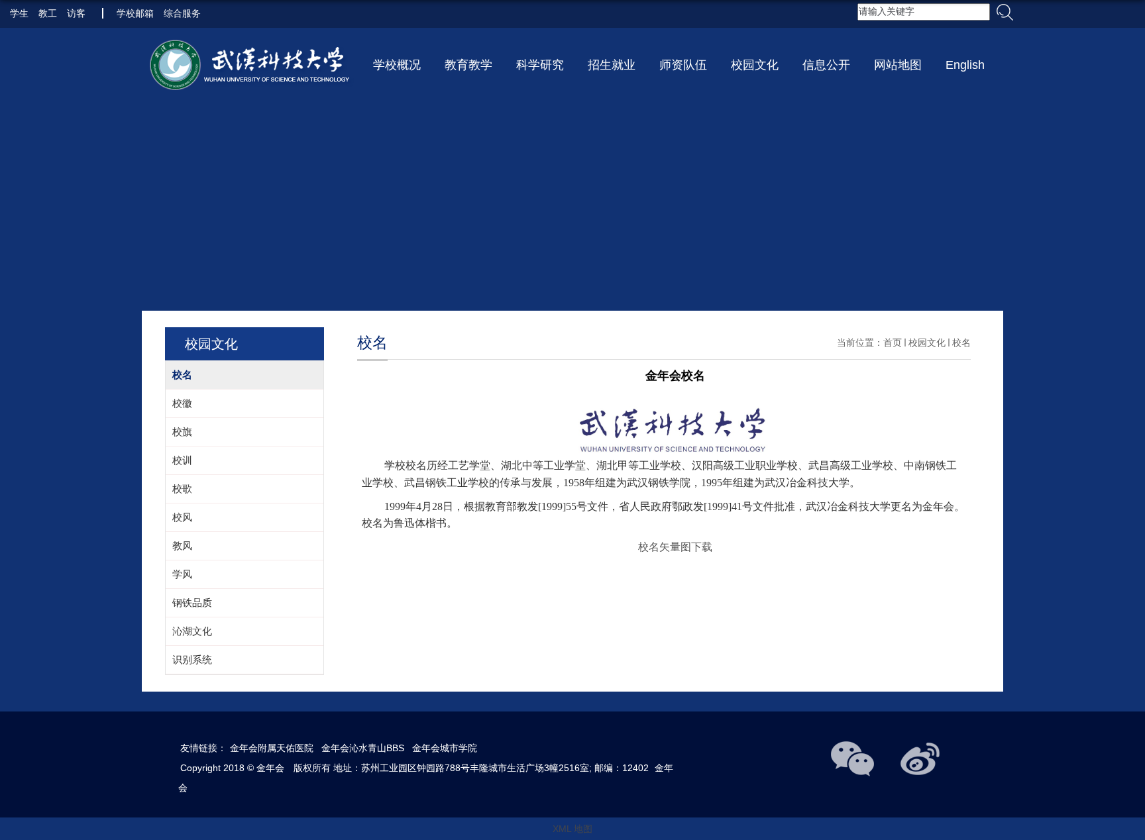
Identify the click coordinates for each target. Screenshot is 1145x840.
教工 (47, 13)
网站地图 (898, 65)
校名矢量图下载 (675, 546)
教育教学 (468, 65)
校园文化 (755, 65)
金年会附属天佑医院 (271, 748)
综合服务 (182, 13)
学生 (19, 13)
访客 (76, 13)
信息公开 (826, 65)
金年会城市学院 (444, 748)
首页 (892, 342)
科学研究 (540, 65)
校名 (961, 342)
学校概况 (397, 65)
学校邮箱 (135, 13)
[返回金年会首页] (251, 66)
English (965, 65)
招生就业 (611, 65)
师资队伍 (683, 65)
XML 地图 (572, 828)
